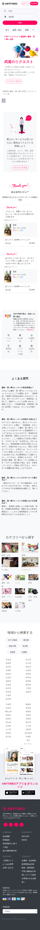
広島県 (8, 726)
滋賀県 (28, 692)
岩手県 (8, 667)
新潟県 (8, 699)
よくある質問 (8, 864)
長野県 (28, 674)
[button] (8, 338)
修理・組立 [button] (17, 30)
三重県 (28, 688)
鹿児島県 (28, 733)
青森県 (8, 663)
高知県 (28, 708)
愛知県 (28, 685)
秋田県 (8, 674)
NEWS (24, 840)
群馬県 (8, 692)
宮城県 (8, 670)
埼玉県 (25, 646)
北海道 (8, 660)
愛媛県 (28, 704)
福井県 (28, 667)
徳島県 (8, 733)
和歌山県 (8, 711)
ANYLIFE (25, 836)
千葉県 (8, 695)
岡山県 (8, 722)
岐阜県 (28, 677)
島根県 (8, 719)
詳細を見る (30, 330)
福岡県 (28, 711)
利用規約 (6, 840)
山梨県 (28, 670)
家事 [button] (27, 30)
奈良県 (8, 708)
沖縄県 (28, 737)
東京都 (26, 640)
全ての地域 (12, 640)
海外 (28, 740)
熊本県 (28, 722)
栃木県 (8, 688)
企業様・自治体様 (29, 860)
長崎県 (28, 719)
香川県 (8, 737)
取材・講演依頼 (28, 868)
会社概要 (6, 836)
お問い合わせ (8, 868)
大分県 (28, 726)
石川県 (28, 663)
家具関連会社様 (28, 864)
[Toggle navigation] (3, 7)
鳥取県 (8, 715)
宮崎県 (28, 729)
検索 (20, 23)
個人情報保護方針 (10, 851)
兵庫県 (8, 704)
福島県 (8, 681)
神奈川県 (12, 646)
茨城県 (8, 685)
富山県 (28, 660)
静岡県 (28, 681)
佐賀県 (28, 715)
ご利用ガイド (8, 860)
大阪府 (12, 652)
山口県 (8, 729)
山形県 (8, 677)
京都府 (24, 652)
